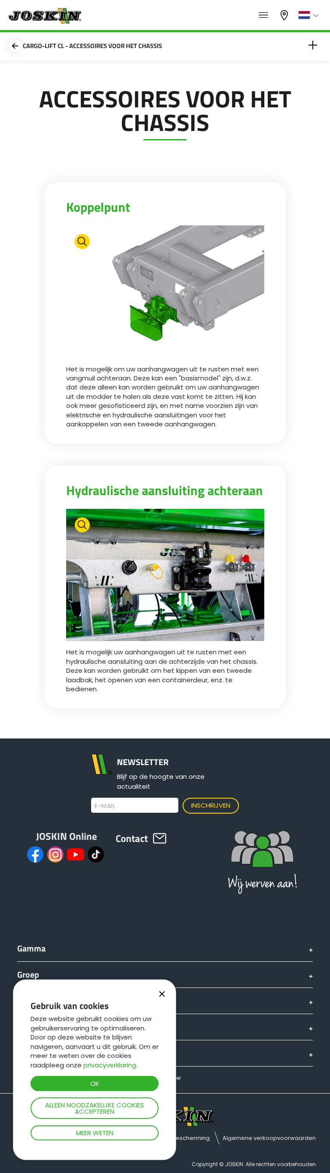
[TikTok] (95, 854)
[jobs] (263, 15)
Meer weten (94, 1132)
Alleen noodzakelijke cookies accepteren (94, 1108)
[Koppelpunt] (165, 292)
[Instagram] (55, 854)
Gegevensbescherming (176, 1138)
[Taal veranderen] (310, 15)
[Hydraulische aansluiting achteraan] (165, 576)
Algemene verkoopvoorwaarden (269, 1138)
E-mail (105, 806)
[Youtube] (75, 854)
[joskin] (44, 21)
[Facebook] (35, 854)
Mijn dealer (285, 14)
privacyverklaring (109, 1065)
